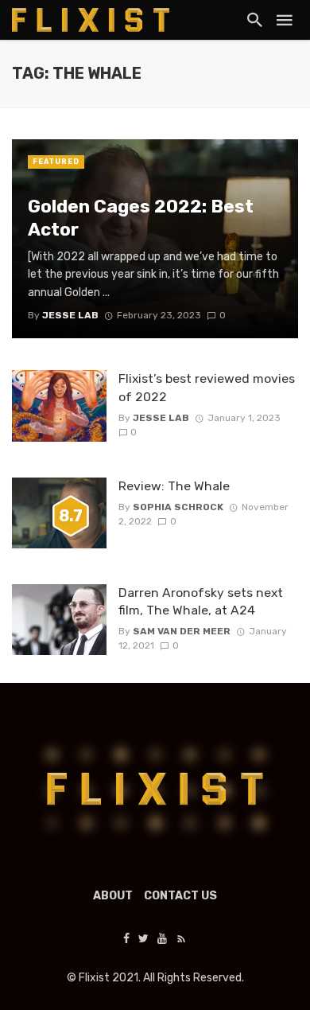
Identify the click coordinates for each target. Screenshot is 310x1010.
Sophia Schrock (178, 507)
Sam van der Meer (182, 631)
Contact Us (180, 896)
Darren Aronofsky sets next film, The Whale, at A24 (200, 601)
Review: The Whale (174, 485)
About (113, 896)
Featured (56, 162)
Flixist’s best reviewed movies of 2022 (206, 387)
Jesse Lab (161, 417)
